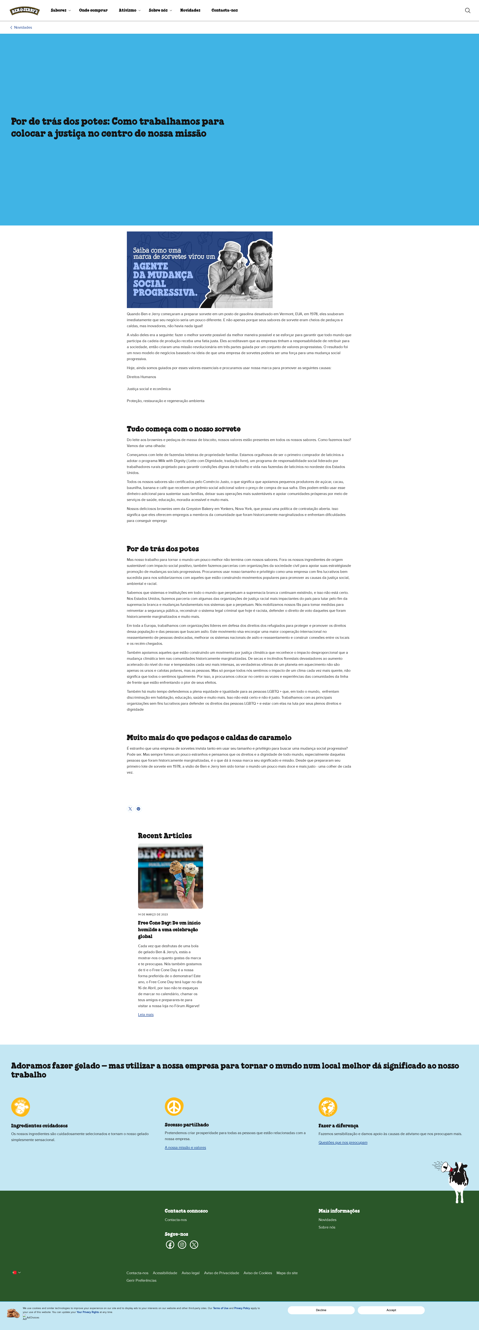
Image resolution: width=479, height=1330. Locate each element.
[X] (194, 1244)
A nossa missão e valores (185, 1147)
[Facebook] (170, 1244)
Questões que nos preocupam (343, 1142)
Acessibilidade (165, 1273)
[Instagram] (182, 1244)
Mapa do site (287, 1273)
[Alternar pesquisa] (468, 10)
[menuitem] (59, 10)
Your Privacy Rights (88, 1312)
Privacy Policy (242, 1308)
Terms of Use (220, 1308)
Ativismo (127, 10)
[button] (16, 1272)
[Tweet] (130, 808)
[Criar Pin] (138, 808)
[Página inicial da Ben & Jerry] (24, 10)
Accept (391, 1310)
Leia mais (146, 1014)
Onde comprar (93, 10)
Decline (321, 1310)
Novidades (190, 10)
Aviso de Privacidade (221, 1273)
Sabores (58, 10)
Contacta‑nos (225, 10)
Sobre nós (158, 10)
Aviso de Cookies (258, 1273)
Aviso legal (191, 1273)
